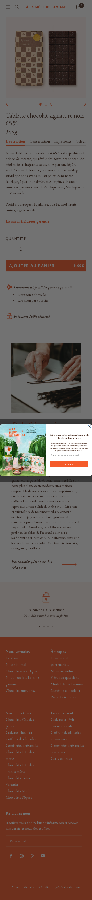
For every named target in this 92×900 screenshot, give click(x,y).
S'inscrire (69, 464)
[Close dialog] (89, 426)
